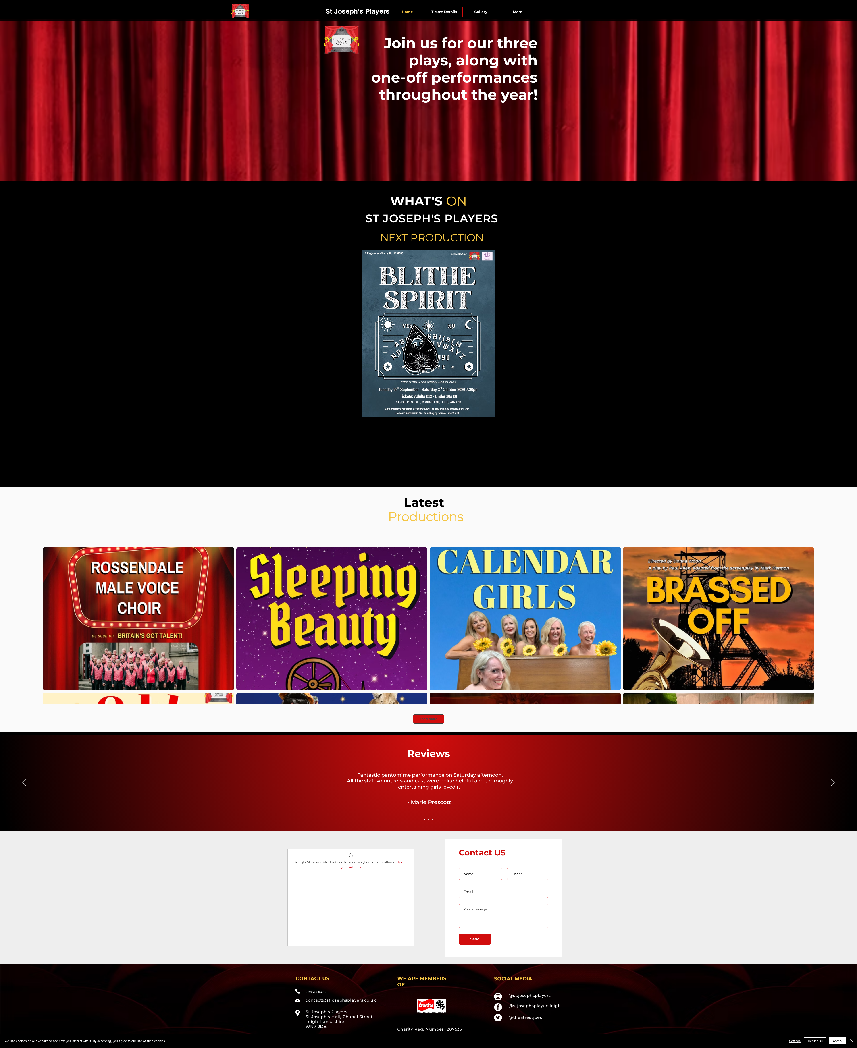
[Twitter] (498, 1017)
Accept (837, 1041)
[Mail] (297, 1001)
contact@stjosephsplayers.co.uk (341, 1000)
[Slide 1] (424, 819)
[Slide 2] (428, 819)
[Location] (297, 1012)
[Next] (833, 782)
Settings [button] (795, 1041)
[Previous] (24, 782)
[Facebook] (498, 1007)
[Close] (851, 1040)
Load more (428, 719)
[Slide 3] (432, 819)
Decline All (815, 1041)
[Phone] (297, 991)
